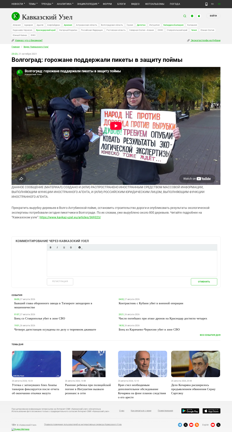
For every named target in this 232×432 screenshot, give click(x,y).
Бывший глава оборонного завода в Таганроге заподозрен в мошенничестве (53, 305)
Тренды (46, 4)
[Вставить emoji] (79, 247)
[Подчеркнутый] (64, 247)
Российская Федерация (92, 30)
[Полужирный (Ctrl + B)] (50, 247)
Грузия (130, 25)
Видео (135, 4)
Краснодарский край (46, 30)
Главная (16, 47)
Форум (107, 4)
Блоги (121, 4)
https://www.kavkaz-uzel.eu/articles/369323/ (70, 217)
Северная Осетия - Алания (141, 30)
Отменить (204, 281)
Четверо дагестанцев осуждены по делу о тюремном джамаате (55, 329)
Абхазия (17, 25)
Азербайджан (53, 25)
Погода (175, 4)
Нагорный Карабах (68, 30)
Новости (17, 4)
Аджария (28, 25)
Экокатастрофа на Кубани (205, 40)
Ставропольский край (177, 30)
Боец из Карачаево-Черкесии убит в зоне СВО (149, 329)
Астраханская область (86, 25)
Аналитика (64, 4)
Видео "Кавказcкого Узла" (36, 47)
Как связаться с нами (141, 411)
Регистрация (60, 281)
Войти (213, 16)
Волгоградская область (112, 25)
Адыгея (40, 25)
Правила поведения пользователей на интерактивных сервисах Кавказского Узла (83, 424)
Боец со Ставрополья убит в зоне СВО (39, 318)
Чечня (194, 30)
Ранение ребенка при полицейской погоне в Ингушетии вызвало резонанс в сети (88, 389)
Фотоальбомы (154, 4)
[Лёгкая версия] (206, 4)
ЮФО (33, 35)
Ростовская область (116, 30)
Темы (32, 4)
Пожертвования (165, 411)
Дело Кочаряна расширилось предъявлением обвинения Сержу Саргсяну (193, 389)
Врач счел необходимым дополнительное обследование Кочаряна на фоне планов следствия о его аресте (142, 391)
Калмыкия (192, 25)
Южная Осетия (207, 30)
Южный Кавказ (20, 35)
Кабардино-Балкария (173, 25)
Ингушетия (154, 25)
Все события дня (210, 335)
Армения (68, 25)
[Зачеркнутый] (70, 247)
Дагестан (141, 25)
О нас (121, 411)
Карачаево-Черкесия (22, 30)
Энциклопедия (87, 4)
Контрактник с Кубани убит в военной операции (151, 303)
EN (219, 4)
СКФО (160, 30)
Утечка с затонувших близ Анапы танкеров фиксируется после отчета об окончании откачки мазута (35, 389)
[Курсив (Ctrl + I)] (57, 247)
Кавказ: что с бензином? (29, 40)
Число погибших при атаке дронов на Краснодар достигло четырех (163, 318)
